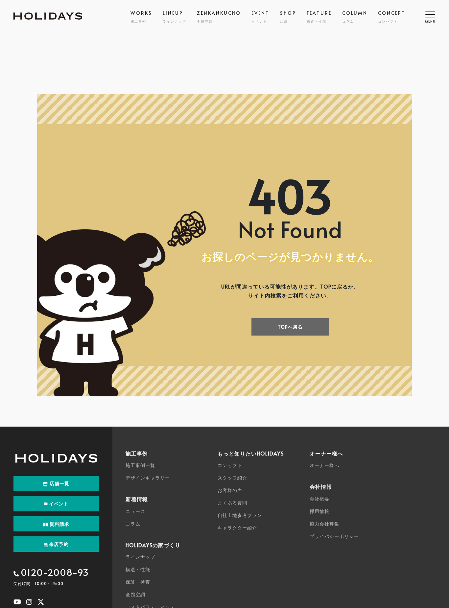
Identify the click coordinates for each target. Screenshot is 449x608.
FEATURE (319, 17)
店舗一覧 (58, 483)
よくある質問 (232, 503)
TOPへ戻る (290, 327)
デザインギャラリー (148, 478)
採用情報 (319, 511)
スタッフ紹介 (232, 478)
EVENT (260, 17)
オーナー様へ (324, 465)
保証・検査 (138, 582)
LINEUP (174, 17)
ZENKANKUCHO (219, 17)
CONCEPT (392, 17)
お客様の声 (230, 490)
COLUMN (354, 17)
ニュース (135, 511)
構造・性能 (138, 569)
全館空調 (135, 594)
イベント (58, 504)
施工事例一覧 (140, 465)
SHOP (288, 17)
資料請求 (58, 524)
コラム (133, 524)
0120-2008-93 (55, 572)
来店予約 (58, 544)
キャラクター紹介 (237, 528)
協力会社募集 (324, 524)
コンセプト (230, 465)
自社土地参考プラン (240, 515)
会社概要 (319, 499)
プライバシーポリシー (334, 536)
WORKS (141, 17)
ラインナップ (140, 557)
